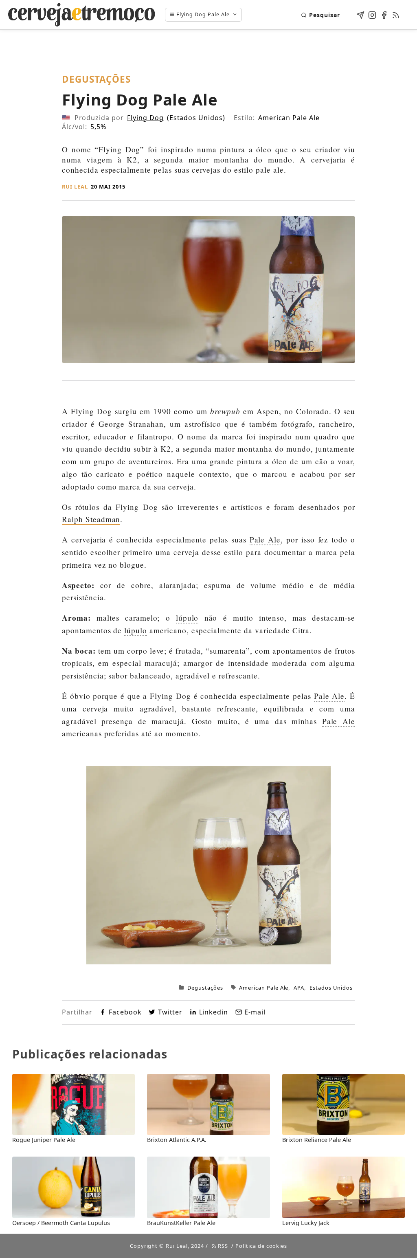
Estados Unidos (330, 987)
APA (299, 987)
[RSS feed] (396, 13)
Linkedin (213, 1012)
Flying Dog (145, 117)
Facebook (125, 1012)
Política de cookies (261, 1245)
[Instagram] (372, 13)
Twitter (170, 1012)
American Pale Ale (263, 987)
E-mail (255, 1012)
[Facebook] (384, 13)
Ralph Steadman (91, 519)
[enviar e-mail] (360, 13)
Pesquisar (324, 15)
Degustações (205, 987)
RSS (222, 1245)
